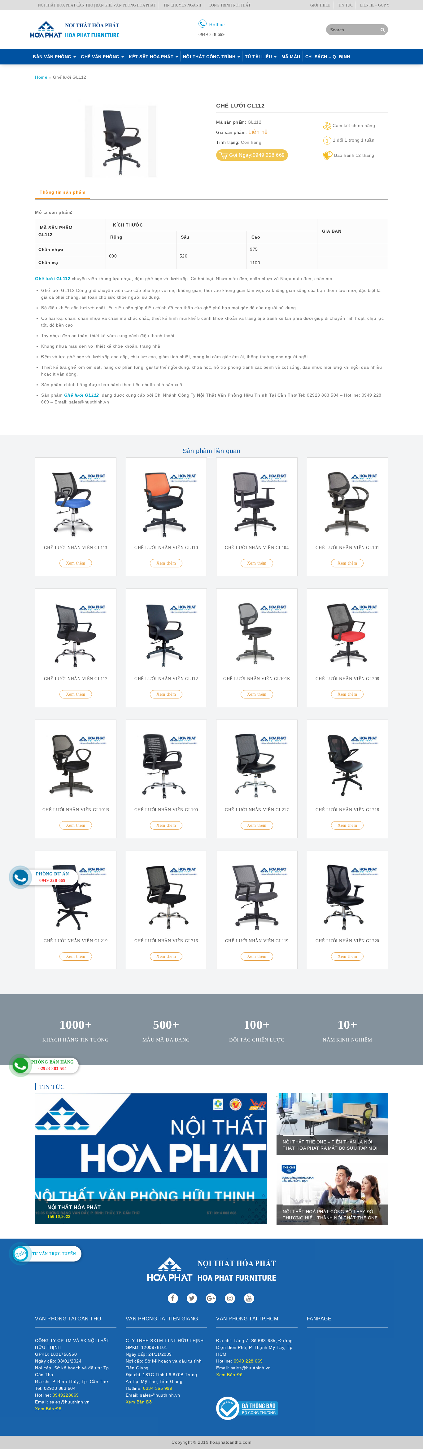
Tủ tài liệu (259, 56)
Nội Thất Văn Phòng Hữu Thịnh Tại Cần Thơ (247, 395)
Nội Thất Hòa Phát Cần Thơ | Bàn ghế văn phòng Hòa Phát (97, 5)
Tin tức (345, 5)
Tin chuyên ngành (182, 5)
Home (41, 77)
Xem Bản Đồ (48, 1408)
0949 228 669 (248, 1361)
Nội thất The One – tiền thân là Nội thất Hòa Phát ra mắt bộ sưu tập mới (330, 1145)
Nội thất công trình (210, 56)
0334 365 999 (157, 1388)
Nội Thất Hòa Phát (74, 1207)
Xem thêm (75, 563)
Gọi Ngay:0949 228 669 (257, 155)
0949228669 (66, 1395)
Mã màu (290, 56)
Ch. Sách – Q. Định (327, 56)
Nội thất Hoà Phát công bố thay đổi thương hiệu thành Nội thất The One (330, 1214)
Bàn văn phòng (53, 56)
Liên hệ (258, 132)
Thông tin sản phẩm (62, 192)
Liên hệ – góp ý (375, 5)
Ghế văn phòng (101, 56)
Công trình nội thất (230, 5)
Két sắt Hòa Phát (152, 56)
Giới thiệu (320, 5)
